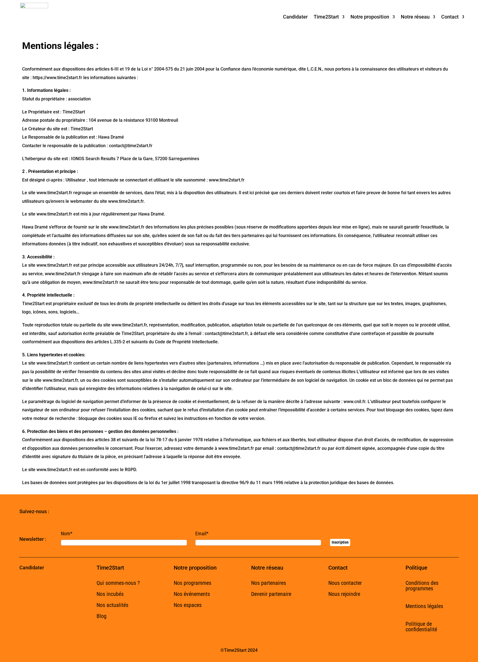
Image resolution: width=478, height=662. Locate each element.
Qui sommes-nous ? (118, 583)
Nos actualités (112, 605)
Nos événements (192, 594)
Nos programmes (192, 583)
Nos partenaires (268, 583)
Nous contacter (345, 583)
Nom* (66, 533)
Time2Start (326, 17)
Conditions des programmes (422, 586)
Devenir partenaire (271, 594)
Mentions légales (424, 606)
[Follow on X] (70, 511)
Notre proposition (369, 17)
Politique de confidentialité (421, 627)
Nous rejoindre (344, 594)
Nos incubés (110, 594)
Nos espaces (188, 605)
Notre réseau (415, 17)
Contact (450, 17)
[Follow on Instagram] (93, 511)
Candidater (295, 17)
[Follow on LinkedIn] (81, 511)
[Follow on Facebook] (59, 511)
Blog (101, 616)
